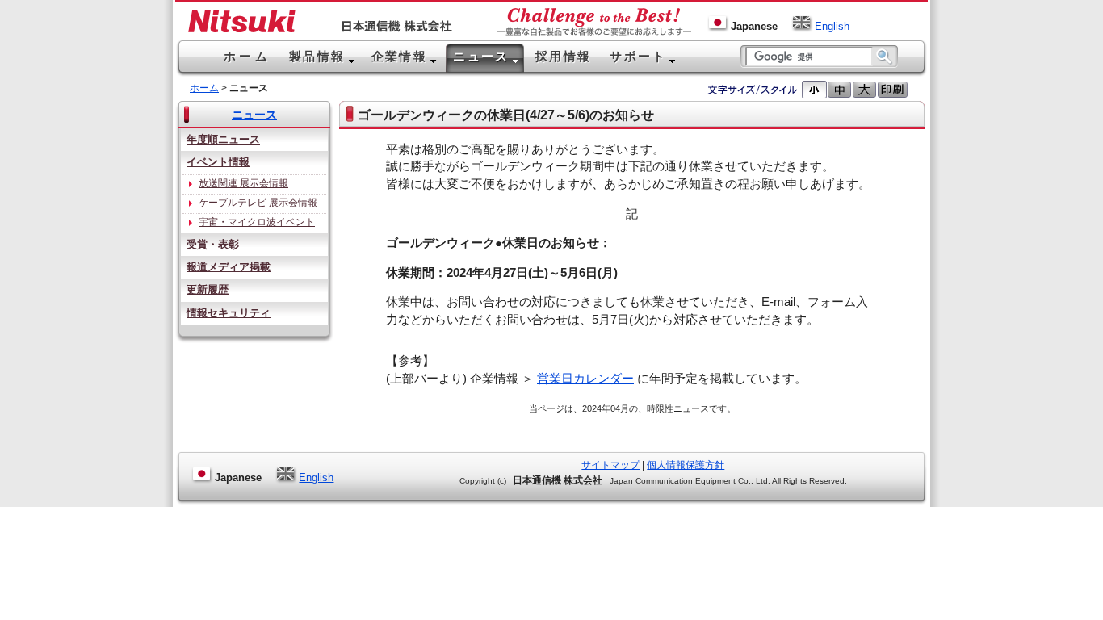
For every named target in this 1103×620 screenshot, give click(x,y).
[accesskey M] (839, 89)
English (832, 26)
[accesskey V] (892, 89)
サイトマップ (610, 465)
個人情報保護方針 (685, 465)
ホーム (204, 88)
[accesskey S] (814, 89)
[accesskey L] (864, 89)
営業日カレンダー (585, 378)
